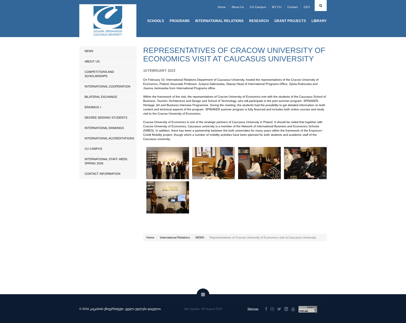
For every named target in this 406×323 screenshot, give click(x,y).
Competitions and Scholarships (99, 74)
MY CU (276, 7)
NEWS (89, 51)
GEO (307, 7)
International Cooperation (107, 86)
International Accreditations (109, 138)
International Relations (219, 21)
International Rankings (104, 128)
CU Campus (258, 7)
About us (238, 7)
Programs (180, 21)
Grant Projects (290, 21)
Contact (292, 7)
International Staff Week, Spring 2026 (106, 161)
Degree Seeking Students (106, 117)
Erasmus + (93, 107)
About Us (92, 61)
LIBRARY (319, 21)
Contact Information (102, 173)
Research (259, 21)
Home (222, 7)
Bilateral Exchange (101, 96)
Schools (155, 21)
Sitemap (252, 309)
